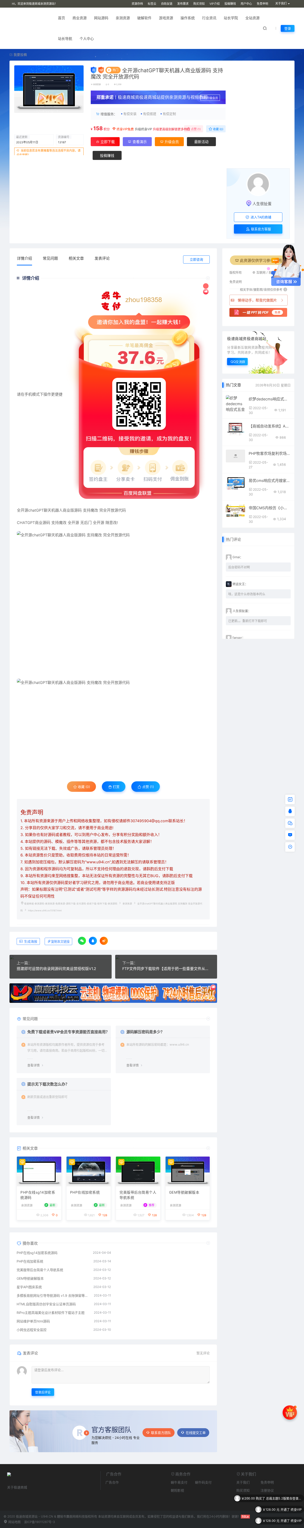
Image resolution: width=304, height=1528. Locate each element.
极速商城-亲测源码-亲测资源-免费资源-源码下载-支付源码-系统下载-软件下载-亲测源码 (70, 903)
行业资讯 (209, 18)
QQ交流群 (238, 361)
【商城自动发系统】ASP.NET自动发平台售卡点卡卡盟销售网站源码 (270, 426)
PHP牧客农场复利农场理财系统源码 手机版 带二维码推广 (270, 453)
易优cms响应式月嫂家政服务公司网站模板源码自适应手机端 (270, 480)
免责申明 (262, 3)
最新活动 (201, 141)
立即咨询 (196, 259)
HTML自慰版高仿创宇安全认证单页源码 (46, 1304)
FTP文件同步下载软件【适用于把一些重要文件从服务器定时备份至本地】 (166, 968)
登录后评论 (43, 1392)
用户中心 (246, 3)
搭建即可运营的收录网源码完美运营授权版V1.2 (56, 968)
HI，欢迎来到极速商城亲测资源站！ (34, 3)
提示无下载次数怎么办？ (48, 1084)
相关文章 (76, 258)
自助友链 (166, 3)
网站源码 (101, 18)
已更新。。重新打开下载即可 (247, 621)
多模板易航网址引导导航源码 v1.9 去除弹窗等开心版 (53, 1295)
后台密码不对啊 (239, 567)
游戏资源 (166, 18)
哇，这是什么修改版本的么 (246, 594)
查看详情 (33, 1065)
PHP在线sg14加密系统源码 (37, 1195)
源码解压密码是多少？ (145, 1031)
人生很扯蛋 (261, 203)
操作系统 (187, 18)
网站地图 (14, 1522)
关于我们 (243, 1482)
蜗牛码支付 (203, 1482)
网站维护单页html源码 (33, 1321)
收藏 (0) (217, 129)
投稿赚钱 (230, 3)
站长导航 (65, 38)
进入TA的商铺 (260, 217)
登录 (287, 28)
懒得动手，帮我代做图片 (257, 300)
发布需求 (183, 3)
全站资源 (252, 18)
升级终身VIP (143, 129)
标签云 (152, 3)
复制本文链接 (60, 941)
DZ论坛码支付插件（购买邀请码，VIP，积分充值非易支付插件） (284, 1521)
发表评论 (102, 258)
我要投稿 (20, 55)
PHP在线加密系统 (85, 1192)
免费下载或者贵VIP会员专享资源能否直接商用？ (68, 1031)
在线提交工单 (196, 1433)
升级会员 (212, 98)
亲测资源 (123, 18)
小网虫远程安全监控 (32, 1330)
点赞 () (195, 129)
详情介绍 (24, 258)
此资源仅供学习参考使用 (261, 260)
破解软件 (144, 18)
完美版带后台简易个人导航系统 (137, 1195)
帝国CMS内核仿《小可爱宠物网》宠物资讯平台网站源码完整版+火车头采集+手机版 (270, 507)
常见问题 (50, 258)
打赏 (115, 787)
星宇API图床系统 (29, 1287)
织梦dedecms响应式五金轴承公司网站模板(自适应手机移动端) (270, 399)
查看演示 (139, 141)
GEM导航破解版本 (184, 1192)
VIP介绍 (214, 3)
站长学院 (231, 18)
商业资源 (79, 18)
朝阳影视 (177, 1490)
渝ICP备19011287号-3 (39, 1522)
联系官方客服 (260, 229)
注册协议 (267, 1490)
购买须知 (199, 3)
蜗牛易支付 (179, 1482)
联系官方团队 (161, 1433)
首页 (61, 18)
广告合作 (112, 1482)
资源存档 (137, 3)
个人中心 (87, 38)
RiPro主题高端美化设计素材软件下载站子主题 (51, 1313)
